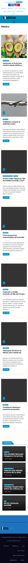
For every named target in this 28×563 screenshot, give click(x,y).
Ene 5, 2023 (7, 297)
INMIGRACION (19, 11)
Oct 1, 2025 (8, 491)
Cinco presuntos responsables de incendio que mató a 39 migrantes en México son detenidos (13, 238)
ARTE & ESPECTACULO (9, 11)
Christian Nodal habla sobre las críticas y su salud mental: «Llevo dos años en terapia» (13, 490)
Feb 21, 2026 (8, 475)
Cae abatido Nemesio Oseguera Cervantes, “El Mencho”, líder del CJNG (14, 457)
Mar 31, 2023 (7, 240)
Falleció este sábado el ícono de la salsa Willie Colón (13, 472)
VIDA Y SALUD (22, 8)
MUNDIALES (11, 8)
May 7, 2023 (7, 68)
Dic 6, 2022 (7, 355)
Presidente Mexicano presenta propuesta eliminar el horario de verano (11, 410)
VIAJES (13, 14)
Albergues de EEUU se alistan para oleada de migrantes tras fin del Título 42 (12, 354)
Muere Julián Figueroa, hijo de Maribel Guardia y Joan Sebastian (14, 181)
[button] (25, 21)
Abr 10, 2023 (7, 183)
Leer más (6, 84)
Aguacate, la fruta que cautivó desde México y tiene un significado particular (12, 66)
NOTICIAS (3, 8)
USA (16, 8)
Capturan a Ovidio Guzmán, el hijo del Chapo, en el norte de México (14, 294)
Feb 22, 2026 (8, 458)
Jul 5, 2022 (6, 412)
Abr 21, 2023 (7, 126)
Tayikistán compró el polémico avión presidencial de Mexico (12, 124)
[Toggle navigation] (14, 21)
